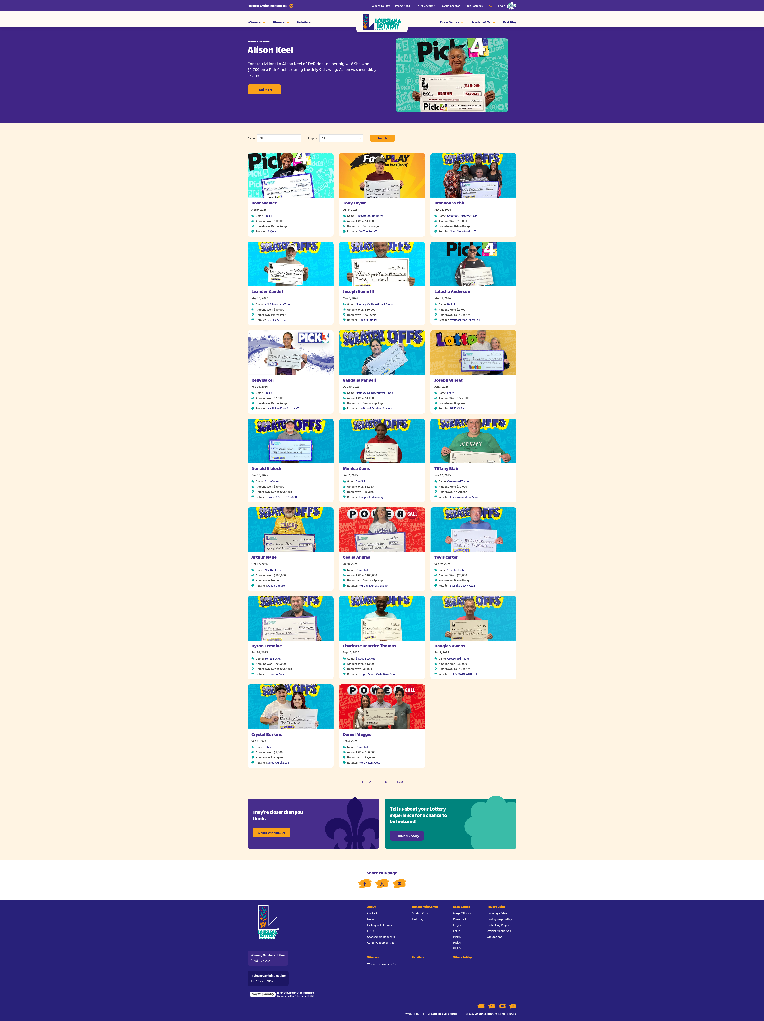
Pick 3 (268, 393)
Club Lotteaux (474, 6)
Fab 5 (267, 747)
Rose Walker (264, 203)
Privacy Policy (411, 1013)
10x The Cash (455, 570)
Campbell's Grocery (371, 497)
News (370, 919)
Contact (372, 913)
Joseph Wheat (448, 380)
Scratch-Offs (480, 22)
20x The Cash (272, 570)
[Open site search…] (490, 5)
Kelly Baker (262, 380)
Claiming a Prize (497, 913)
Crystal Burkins (266, 735)
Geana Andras (356, 557)
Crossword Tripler (458, 481)
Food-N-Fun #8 (368, 320)
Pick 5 (457, 936)
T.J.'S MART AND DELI (464, 674)
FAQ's (370, 930)
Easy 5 (457, 925)
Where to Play (381, 6)
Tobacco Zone (276, 674)
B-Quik (271, 231)
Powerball (362, 570)
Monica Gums (356, 469)
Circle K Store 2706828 (282, 497)
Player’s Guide (496, 907)
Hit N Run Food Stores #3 (283, 408)
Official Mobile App (499, 930)
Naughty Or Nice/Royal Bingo (374, 304)
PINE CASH (457, 408)
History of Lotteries (379, 925)
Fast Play (509, 22)
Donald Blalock (266, 469)
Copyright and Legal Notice (442, 1013)
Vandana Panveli (359, 380)
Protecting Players (498, 925)
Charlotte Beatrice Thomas (369, 646)
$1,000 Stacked (365, 658)
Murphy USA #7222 (462, 585)
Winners (254, 22)
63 (387, 781)
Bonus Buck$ (272, 658)
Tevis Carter (446, 557)
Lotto (450, 393)
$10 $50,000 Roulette (369, 216)
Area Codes (271, 481)
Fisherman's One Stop (464, 497)
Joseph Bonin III (358, 292)
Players (279, 22)
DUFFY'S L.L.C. (276, 320)
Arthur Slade (264, 557)
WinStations (494, 936)
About (371, 907)
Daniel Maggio (357, 735)
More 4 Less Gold (369, 762)
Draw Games (449, 22)
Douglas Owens (449, 646)
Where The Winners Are (382, 964)
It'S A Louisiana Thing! (278, 304)
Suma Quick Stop (278, 762)
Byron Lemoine (266, 646)
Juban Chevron (276, 585)
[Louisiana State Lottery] (382, 22)
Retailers (304, 22)
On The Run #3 (368, 231)
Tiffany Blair (446, 469)
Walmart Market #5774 (465, 320)
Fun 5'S (360, 481)
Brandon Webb (449, 203)
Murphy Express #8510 (373, 585)
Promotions (402, 6)
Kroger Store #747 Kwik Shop (377, 674)
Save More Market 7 (463, 231)
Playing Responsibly (499, 919)
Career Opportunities (380, 942)
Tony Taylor (354, 203)
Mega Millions (462, 913)
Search (382, 138)
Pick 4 (268, 216)
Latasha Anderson (452, 292)
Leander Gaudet (267, 292)
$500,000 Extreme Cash (462, 216)
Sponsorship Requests (381, 936)
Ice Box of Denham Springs (376, 408)
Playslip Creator (450, 6)
